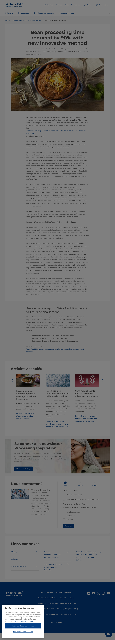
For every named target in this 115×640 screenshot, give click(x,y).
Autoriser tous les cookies (23, 626)
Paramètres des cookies (23, 632)
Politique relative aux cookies (24, 621)
